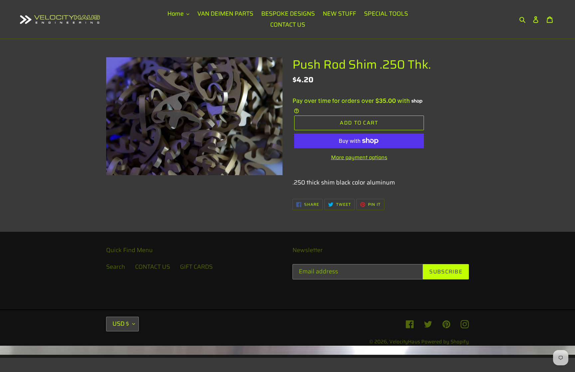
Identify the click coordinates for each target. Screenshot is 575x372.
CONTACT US (152, 266)
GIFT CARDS (196, 266)
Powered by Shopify (445, 342)
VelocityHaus (404, 342)
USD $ (120, 323)
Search (115, 266)
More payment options (359, 158)
